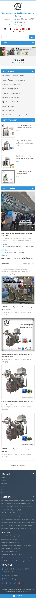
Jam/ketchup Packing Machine (13, 102)
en (8, 29)
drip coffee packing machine (9, 551)
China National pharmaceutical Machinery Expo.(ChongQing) (17, 234)
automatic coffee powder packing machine (12, 539)
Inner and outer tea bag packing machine (12, 536)
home (15, 63)
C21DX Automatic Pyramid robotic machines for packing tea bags (16, 355)
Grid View (29, 263)
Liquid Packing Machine (11, 89)
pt (32, 29)
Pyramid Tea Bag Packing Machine (14, 76)
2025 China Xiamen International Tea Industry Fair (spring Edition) (17, 247)
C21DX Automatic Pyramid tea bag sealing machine (15, 516)
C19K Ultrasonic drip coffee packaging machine (14, 513)
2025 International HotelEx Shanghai (13, 252)
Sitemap (3, 490)
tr (23, 31)
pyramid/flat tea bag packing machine (11, 554)
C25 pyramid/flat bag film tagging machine (24, 172)
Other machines (8, 106)
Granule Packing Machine (11, 93)
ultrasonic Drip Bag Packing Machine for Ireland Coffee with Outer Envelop (18, 545)
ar (17, 31)
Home (3, 477)
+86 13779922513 (19, 22)
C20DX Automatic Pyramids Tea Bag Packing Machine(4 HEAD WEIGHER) (18, 522)
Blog (2, 487)
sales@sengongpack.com (20, 25)
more (17, 130)
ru (20, 29)
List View (32, 263)
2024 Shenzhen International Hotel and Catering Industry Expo (17, 258)
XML (2, 493)
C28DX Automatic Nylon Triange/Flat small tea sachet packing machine (25, 157)
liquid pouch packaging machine (10, 542)
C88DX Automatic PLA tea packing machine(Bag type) (24, 142)
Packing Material (8, 110)
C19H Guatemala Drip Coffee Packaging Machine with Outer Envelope (18, 519)
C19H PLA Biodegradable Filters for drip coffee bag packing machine (24, 126)
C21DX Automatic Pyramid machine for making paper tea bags (16, 308)
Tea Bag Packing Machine (11, 84)
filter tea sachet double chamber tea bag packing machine (17, 558)
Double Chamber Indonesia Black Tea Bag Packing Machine (17, 561)
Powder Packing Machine (11, 97)
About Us (3, 480)
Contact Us (4, 483)
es (26, 29)
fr (14, 29)
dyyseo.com (27, 591)
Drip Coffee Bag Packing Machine (14, 80)
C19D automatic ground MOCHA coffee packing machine (16, 525)
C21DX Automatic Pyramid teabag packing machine (15, 450)
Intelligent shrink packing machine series (16, 115)
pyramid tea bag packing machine (10, 548)
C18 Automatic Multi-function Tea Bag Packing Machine (16, 528)
